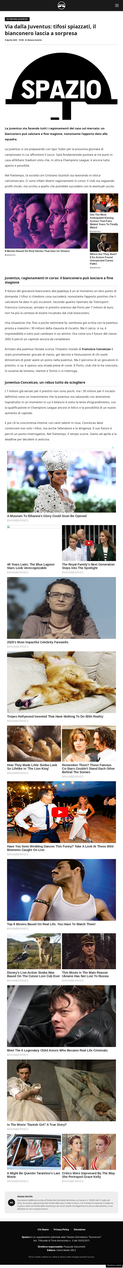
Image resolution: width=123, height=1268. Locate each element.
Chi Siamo (43, 1229)
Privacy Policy (61, 1229)
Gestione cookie (114, 1265)
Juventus (63, 291)
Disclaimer (80, 1229)
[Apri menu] (117, 5)
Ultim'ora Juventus (17, 19)
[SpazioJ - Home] (61, 5)
